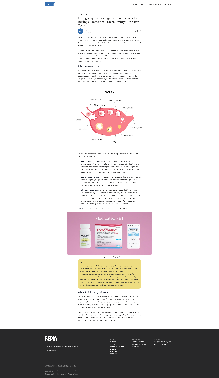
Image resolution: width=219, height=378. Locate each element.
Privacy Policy (74, 370)
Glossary (113, 351)
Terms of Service (51, 371)
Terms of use (73, 374)
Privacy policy (50, 374)
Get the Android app (139, 344)
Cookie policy (61, 374)
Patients (134, 4)
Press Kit (113, 354)
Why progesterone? (89, 66)
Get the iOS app (138, 342)
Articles (113, 349)
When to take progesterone (93, 292)
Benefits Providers (155, 4)
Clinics (143, 4)
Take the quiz (137, 346)
